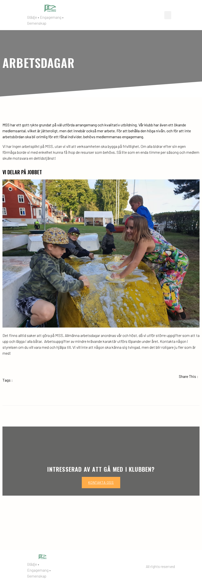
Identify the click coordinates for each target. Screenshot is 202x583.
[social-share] (170, 387)
